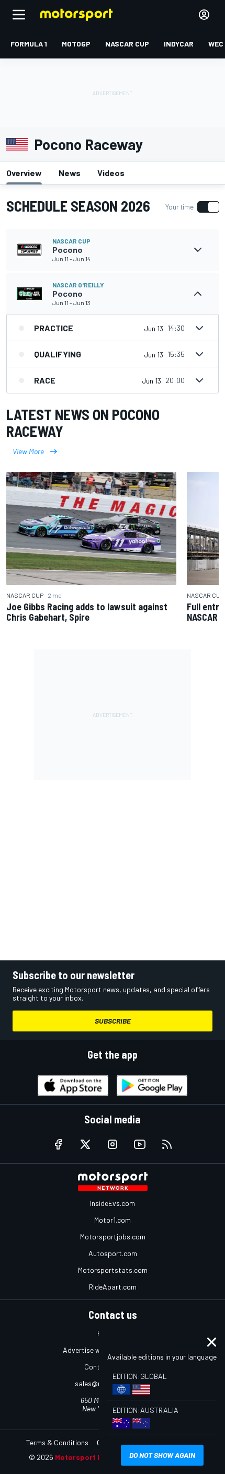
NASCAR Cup (71, 241)
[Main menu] (18, 14)
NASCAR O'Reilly (78, 284)
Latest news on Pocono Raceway (83, 422)
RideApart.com (113, 1286)
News (70, 173)
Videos (111, 173)
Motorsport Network (91, 1457)
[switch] (192, 207)
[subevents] (197, 249)
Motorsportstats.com (113, 1270)
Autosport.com (112, 1253)
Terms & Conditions (57, 1442)
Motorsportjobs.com (112, 1236)
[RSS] (166, 1144)
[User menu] (204, 14)
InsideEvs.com (112, 1203)
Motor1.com (112, 1219)
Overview (24, 173)
